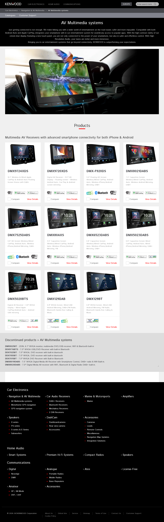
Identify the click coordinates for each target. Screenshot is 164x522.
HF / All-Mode (17, 491)
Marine (90, 401)
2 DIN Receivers (56, 412)
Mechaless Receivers (58, 408)
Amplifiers (128, 396)
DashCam (52, 418)
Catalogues (10, 15)
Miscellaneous (93, 433)
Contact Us (116, 513)
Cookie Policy (50, 516)
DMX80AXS (55, 235)
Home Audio (54, 4)
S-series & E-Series (20, 429)
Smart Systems (17, 455)
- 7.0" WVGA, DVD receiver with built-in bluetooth (34, 352)
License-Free (130, 469)
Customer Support (133, 513)
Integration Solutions (96, 440)
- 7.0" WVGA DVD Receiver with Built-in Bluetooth (34, 358)
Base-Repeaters (56, 481)
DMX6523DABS (97, 235)
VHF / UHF (16, 494)
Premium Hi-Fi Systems (60, 455)
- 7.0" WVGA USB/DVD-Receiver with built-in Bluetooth (37, 349)
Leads (90, 426)
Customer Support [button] (27, 15)
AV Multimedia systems (21, 401)
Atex (87, 469)
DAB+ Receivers (56, 401)
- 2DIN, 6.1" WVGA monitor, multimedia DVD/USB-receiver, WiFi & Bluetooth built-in (49, 346)
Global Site (62, 513)
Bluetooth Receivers (58, 404)
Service (75, 513)
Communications (71, 4)
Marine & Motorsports (97, 396)
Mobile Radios (55, 477)
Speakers (14, 418)
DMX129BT (94, 299)
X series (14, 422)
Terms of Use (100, 513)
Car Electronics (36, 4)
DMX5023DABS (137, 235)
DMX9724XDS (18, 171)
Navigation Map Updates (98, 437)
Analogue (52, 469)
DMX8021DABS (137, 171)
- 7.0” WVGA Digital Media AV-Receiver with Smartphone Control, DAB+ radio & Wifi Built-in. (55, 361)
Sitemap (86, 513)
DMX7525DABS (19, 235)
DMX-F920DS (96, 171)
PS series (15, 426)
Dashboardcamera (57, 422)
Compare (15, 199)
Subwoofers (16, 433)
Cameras (91, 422)
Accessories (54, 429)
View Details (32, 199)
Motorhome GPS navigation (23, 404)
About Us (49, 513)
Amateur (13, 486)
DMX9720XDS (57, 171)
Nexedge (15, 473)
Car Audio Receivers (58, 396)
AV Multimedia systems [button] (58, 10)
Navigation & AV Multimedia (32, 10)
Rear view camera (57, 426)
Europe (126, 4)
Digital (12, 469)
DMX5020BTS (18, 299)
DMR (13, 477)
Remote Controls (94, 429)
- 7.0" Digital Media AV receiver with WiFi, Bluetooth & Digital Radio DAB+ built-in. (50, 364)
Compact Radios (94, 455)
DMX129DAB (56, 299)
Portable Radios (56, 473)
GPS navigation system (21, 408)
